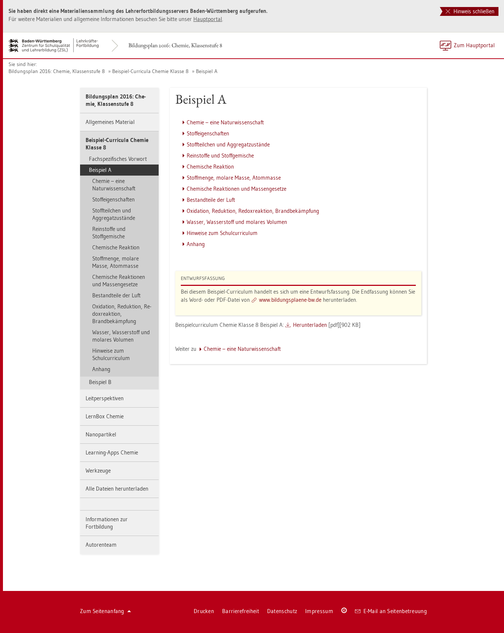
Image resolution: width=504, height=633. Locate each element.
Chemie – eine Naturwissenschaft (113, 184)
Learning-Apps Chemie (112, 452)
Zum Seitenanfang (102, 611)
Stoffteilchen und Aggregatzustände (113, 214)
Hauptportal (207, 19)
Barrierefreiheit (240, 611)
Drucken (204, 611)
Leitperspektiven (105, 398)
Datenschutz (282, 611)
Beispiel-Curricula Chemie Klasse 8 (150, 71)
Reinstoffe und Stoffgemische (108, 232)
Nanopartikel (101, 434)
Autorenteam (101, 544)
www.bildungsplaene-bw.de (290, 299)
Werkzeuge (98, 470)
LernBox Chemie (105, 416)
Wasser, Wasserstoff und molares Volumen (121, 336)
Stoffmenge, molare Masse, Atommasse (115, 262)
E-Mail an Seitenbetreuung (395, 611)
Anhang (101, 369)
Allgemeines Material (110, 121)
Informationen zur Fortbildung (107, 523)
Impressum (319, 611)
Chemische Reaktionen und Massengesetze (118, 280)
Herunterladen (310, 324)
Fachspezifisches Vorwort (118, 158)
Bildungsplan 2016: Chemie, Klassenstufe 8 (175, 45)
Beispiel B (100, 381)
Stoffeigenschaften (113, 199)
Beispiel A (206, 71)
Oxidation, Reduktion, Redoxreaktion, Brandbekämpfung (121, 314)
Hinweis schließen (473, 11)
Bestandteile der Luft (116, 295)
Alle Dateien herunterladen (117, 488)
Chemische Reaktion (115, 247)
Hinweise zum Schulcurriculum (111, 354)
